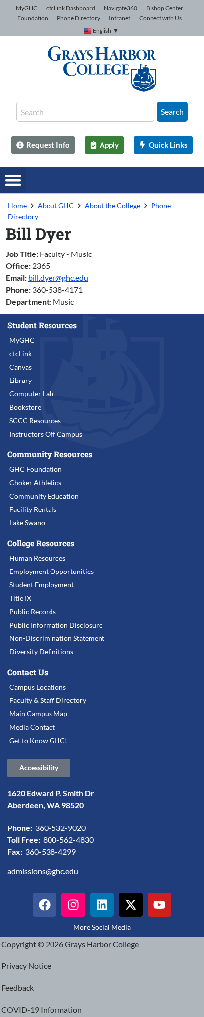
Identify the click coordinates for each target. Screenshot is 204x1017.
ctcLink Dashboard (70, 8)
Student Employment (41, 584)
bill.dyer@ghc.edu (58, 277)
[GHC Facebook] (44, 905)
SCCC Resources (35, 420)
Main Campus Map (38, 713)
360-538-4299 (50, 851)
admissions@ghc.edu (42, 871)
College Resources (40, 543)
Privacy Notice (26, 965)
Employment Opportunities (51, 571)
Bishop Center (164, 8)
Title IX (20, 598)
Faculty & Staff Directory (47, 700)
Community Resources (49, 454)
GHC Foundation (35, 469)
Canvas (20, 367)
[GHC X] (131, 905)
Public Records (32, 611)
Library (20, 380)
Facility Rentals (32, 509)
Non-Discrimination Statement (56, 638)
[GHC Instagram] (73, 905)
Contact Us (27, 672)
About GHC (56, 205)
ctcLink (20, 353)
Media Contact (32, 727)
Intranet (119, 18)
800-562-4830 (68, 839)
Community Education (44, 496)
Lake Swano (27, 522)
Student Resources (42, 325)
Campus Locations (37, 687)
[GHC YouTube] (159, 905)
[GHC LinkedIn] (102, 905)
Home (17, 205)
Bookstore (25, 407)
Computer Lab (31, 393)
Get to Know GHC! (38, 740)
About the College (112, 205)
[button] (13, 180)
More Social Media (102, 927)
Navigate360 (120, 8)
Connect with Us (160, 18)
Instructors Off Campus (45, 434)
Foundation (32, 18)
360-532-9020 (60, 827)
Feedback (17, 987)
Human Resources (37, 558)
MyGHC (26, 8)
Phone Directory (78, 18)
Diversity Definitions (41, 651)
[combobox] (85, 112)
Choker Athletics (35, 482)
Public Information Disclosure (55, 625)
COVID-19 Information (41, 1009)
